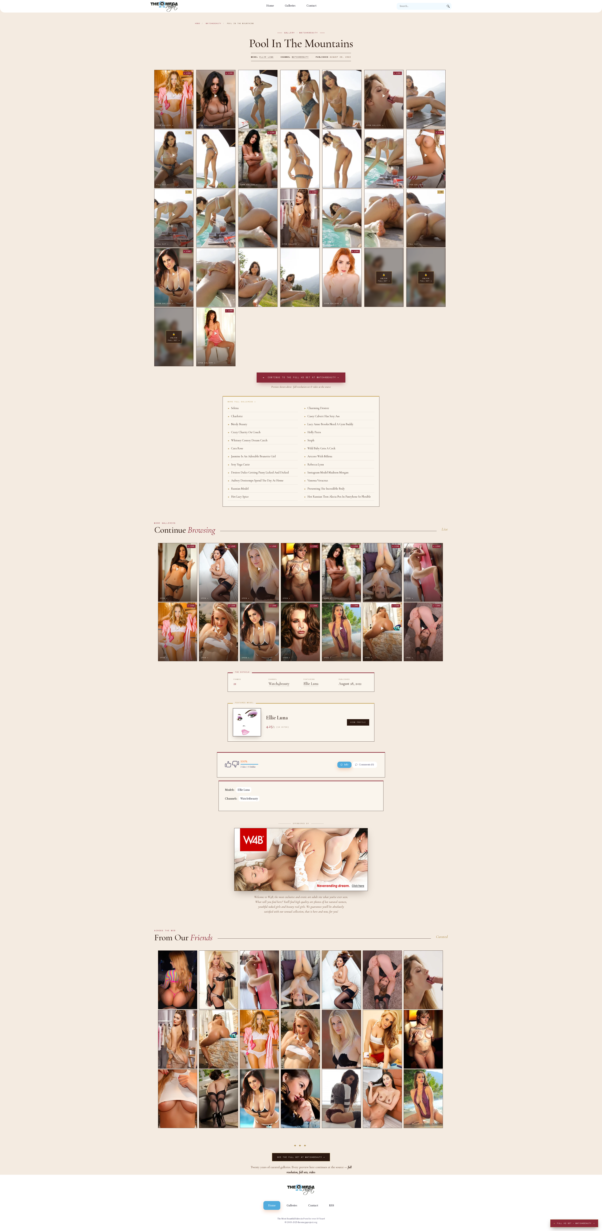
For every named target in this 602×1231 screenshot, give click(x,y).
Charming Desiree (316, 408)
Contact (311, 5)
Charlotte (235, 416)
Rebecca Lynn (314, 464)
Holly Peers (312, 432)
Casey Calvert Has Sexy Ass (322, 416)
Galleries (290, 5)
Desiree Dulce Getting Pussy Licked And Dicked (258, 472)
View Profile (358, 722)
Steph (309, 440)
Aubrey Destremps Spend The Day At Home (255, 480)
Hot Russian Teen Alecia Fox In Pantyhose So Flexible (337, 496)
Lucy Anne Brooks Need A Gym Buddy (328, 424)
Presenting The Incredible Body (324, 488)
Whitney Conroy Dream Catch (247, 440)
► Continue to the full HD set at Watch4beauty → (301, 377)
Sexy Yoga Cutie (239, 464)
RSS (331, 1205)
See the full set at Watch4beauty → (301, 1157)
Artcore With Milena (318, 456)
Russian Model (238, 488)
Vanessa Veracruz (316, 480)
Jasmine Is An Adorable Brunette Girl (252, 456)
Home (270, 5)
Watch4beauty (213, 23)
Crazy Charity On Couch (244, 432)
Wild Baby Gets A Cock (319, 448)
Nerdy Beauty (237, 424)
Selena (233, 408)
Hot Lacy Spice (238, 496)
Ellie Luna (266, 57)
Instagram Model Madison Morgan (326, 472)
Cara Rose (235, 448)
